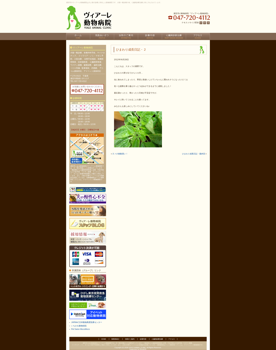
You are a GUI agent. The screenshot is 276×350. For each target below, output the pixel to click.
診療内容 (143, 339)
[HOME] (78, 36)
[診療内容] (150, 36)
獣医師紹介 (115, 339)
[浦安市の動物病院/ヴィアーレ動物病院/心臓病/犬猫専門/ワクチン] (89, 18)
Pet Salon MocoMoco (80, 329)
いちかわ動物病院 (79, 326)
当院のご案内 (129, 339)
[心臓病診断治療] (174, 36)
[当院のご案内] (126, 36)
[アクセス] (198, 36)
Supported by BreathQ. (138, 349)
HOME (103, 339)
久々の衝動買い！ (120, 154)
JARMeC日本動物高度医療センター (86, 322)
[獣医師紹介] (102, 36)
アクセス (171, 339)
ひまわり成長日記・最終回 (193, 154)
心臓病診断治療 (157, 339)
